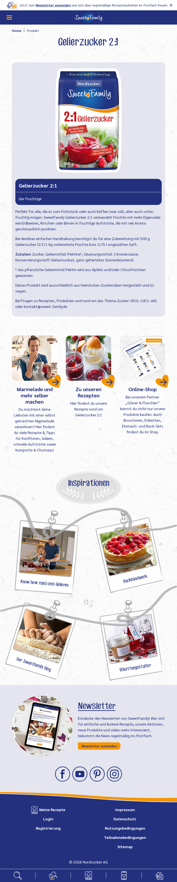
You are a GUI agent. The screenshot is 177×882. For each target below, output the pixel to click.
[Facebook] (62, 774)
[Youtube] (79, 774)
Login (48, 818)
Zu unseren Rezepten (88, 392)
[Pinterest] (97, 774)
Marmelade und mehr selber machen (35, 395)
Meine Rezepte (52, 809)
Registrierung (48, 828)
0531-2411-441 (143, 300)
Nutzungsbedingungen (125, 828)
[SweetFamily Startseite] (88, 17)
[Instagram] (114, 774)
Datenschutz (125, 818)
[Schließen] (171, 5)
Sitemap (125, 846)
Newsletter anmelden (53, 5)
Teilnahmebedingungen (125, 837)
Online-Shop (142, 389)
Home (16, 30)
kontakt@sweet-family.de (45, 306)
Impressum (125, 809)
